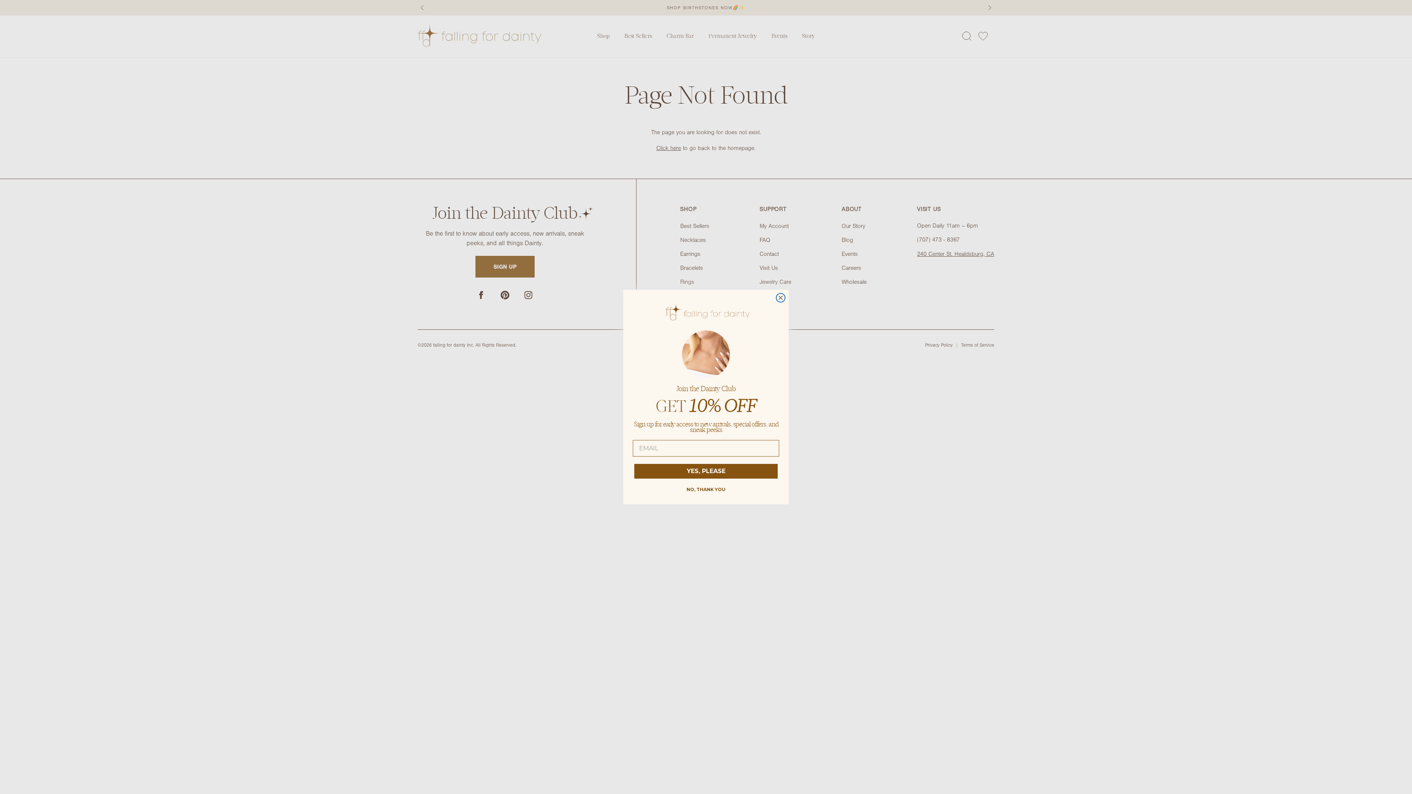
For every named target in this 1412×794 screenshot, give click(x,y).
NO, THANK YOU (706, 489)
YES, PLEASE (706, 471)
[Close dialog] (780, 297)
